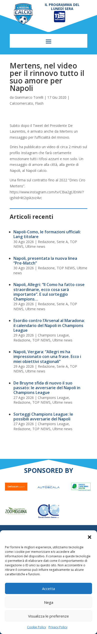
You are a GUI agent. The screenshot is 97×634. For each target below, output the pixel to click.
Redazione (46, 241)
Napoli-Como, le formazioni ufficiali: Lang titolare (47, 234)
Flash (39, 103)
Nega (48, 602)
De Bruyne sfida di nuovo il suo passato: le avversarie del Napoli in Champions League (46, 387)
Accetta (48, 588)
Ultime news (35, 246)
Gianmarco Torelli (29, 97)
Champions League (53, 335)
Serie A (62, 241)
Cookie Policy (36, 627)
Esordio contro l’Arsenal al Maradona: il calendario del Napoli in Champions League (49, 325)
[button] (89, 537)
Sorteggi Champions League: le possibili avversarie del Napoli (43, 416)
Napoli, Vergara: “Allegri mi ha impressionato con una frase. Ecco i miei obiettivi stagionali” (47, 356)
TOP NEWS (66, 268)
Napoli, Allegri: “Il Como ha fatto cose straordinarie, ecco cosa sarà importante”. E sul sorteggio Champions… (49, 292)
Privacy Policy (57, 627)
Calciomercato (21, 103)
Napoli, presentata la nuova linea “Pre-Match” (45, 261)
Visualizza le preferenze (48, 616)
